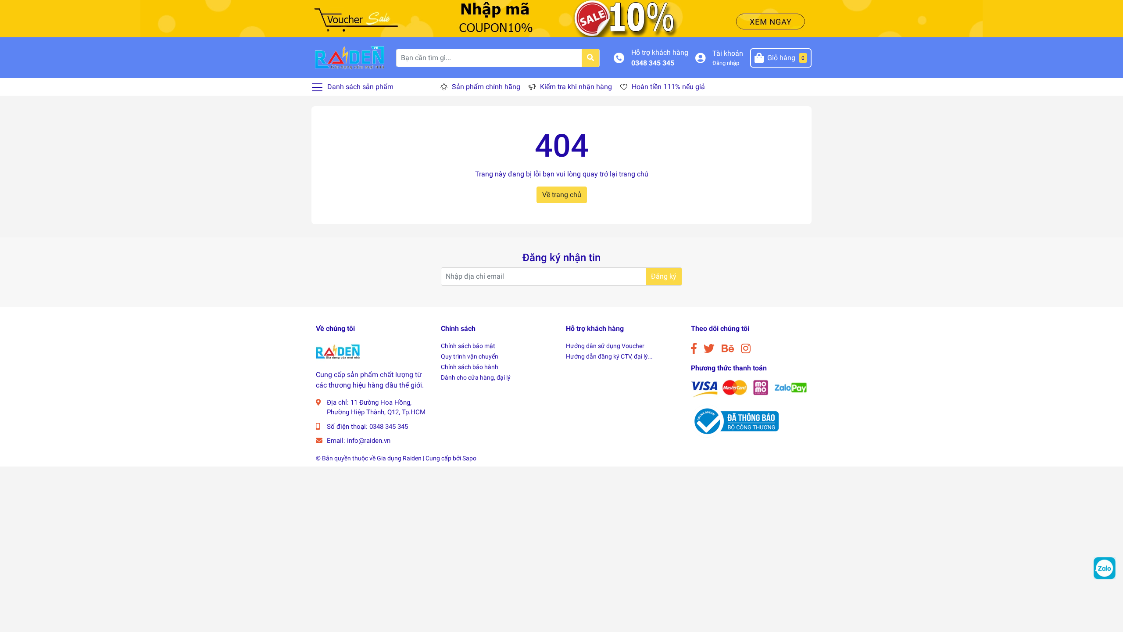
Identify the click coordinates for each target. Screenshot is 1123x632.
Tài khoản (727, 53)
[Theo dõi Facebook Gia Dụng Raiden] (694, 348)
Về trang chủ (561, 194)
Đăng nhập (725, 63)
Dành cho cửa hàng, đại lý (476, 377)
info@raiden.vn (368, 441)
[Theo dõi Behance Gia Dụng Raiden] (728, 348)
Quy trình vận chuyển (469, 356)
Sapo (469, 458)
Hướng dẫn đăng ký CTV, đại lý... (609, 356)
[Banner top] (561, 18)
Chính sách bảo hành (469, 366)
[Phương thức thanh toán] (749, 388)
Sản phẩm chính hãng (486, 87)
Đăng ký (663, 276)
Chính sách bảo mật (468, 345)
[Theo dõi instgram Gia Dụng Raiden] (746, 348)
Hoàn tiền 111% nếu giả (668, 87)
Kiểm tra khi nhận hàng (576, 87)
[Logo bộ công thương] (735, 421)
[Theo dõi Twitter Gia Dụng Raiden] (709, 348)
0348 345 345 (652, 63)
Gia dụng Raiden (399, 458)
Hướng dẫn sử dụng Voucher (605, 345)
